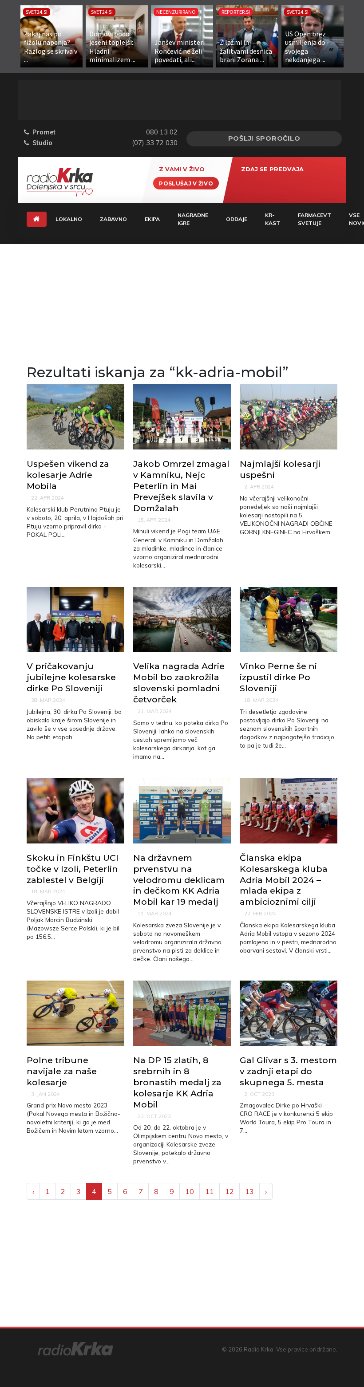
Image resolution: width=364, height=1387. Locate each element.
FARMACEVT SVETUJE (314, 219)
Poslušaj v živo (186, 183)
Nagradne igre (193, 219)
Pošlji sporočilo (264, 138)
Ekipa (152, 219)
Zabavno (113, 219)
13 (249, 1191)
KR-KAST (272, 219)
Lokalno (68, 219)
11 (209, 1191)
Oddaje (236, 219)
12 (229, 1191)
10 (189, 1191)
